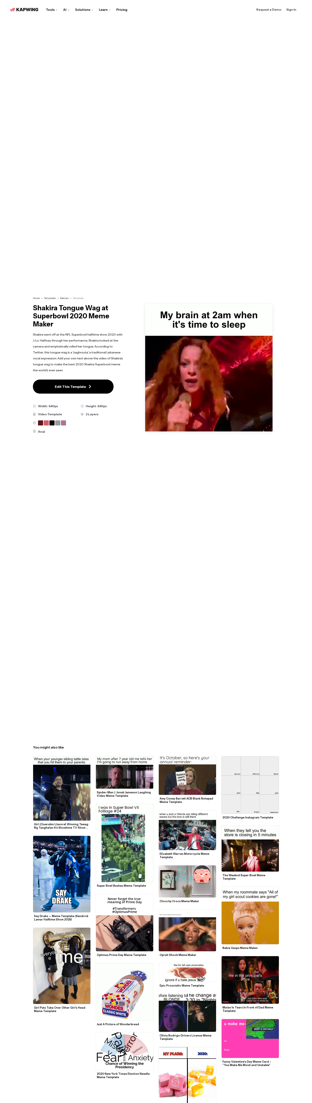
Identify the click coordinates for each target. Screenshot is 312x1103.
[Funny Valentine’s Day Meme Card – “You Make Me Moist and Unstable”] (250, 1038)
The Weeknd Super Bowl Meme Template (244, 876)
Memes (64, 298)
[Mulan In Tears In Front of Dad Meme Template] (250, 980)
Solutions (82, 9)
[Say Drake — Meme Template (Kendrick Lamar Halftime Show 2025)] (61, 874)
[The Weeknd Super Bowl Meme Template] (250, 849)
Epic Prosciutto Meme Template (182, 985)
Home (36, 298)
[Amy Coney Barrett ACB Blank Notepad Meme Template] (187, 775)
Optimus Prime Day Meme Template (121, 955)
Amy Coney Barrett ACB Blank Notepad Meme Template (187, 800)
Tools (50, 9)
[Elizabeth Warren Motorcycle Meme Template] (187, 830)
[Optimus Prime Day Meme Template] (124, 922)
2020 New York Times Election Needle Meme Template (123, 1075)
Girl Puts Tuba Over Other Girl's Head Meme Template (60, 1009)
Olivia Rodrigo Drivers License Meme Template (186, 1037)
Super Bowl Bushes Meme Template (121, 885)
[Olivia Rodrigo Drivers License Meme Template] (187, 1013)
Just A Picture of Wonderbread (118, 1024)
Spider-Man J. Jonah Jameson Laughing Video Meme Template (124, 794)
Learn (103, 9)
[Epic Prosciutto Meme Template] (187, 972)
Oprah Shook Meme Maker (178, 955)
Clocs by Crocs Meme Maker (179, 901)
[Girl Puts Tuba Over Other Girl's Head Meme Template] (61, 966)
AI (64, 9)
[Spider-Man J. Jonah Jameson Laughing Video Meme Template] (124, 772)
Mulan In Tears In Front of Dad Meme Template (248, 1009)
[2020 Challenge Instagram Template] (250, 785)
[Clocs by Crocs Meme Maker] (187, 881)
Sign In (291, 9)
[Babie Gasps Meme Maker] (250, 915)
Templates (50, 298)
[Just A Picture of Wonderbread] (124, 992)
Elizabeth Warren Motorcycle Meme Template (185, 855)
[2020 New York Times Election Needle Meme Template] (124, 1051)
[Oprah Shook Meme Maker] (187, 930)
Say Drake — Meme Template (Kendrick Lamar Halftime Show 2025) (61, 917)
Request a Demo (268, 9)
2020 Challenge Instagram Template (247, 817)
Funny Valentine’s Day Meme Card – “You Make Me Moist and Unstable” (247, 1063)
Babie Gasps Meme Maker (240, 948)
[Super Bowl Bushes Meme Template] (124, 843)
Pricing (121, 10)
